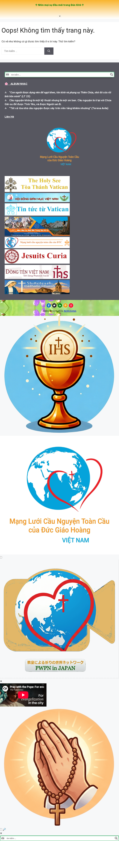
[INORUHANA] (48, 305)
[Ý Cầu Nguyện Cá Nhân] (59, 825)
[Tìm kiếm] (48, 51)
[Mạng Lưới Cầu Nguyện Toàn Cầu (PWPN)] (59, 553)
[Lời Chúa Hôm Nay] (59, 433)
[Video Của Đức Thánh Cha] (59, 677)
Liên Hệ (9, 116)
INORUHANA (70, 311)
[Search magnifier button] (111, 74)
